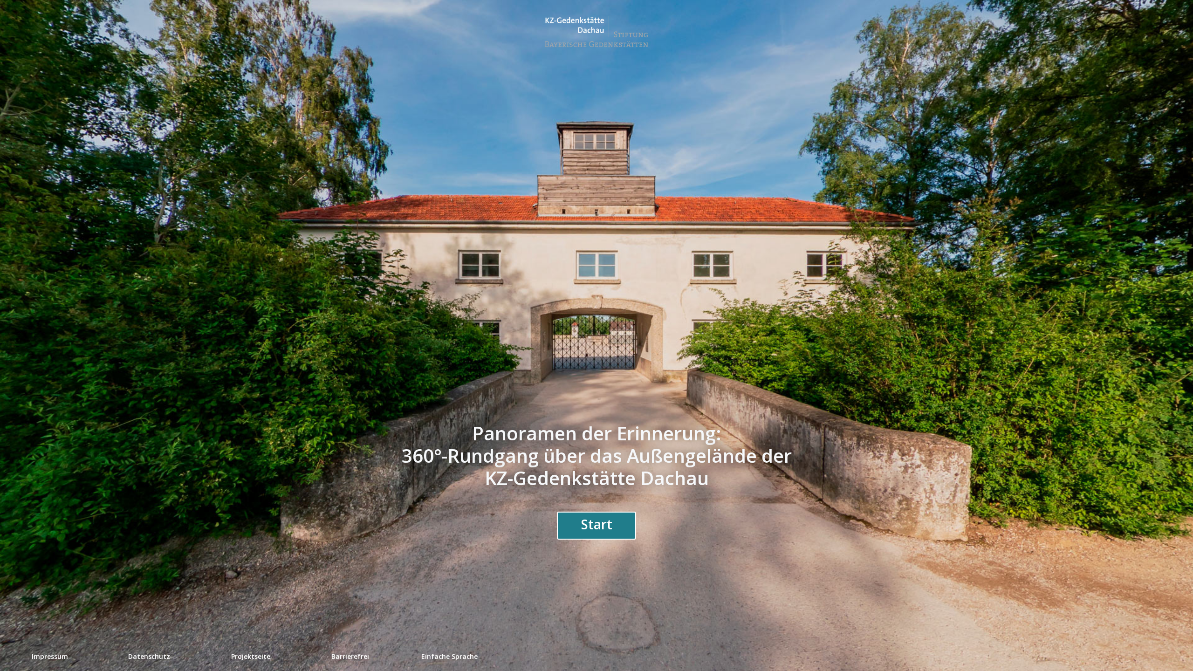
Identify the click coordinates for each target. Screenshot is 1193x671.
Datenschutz (149, 656)
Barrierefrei (350, 656)
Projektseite (250, 656)
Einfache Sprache (449, 656)
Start (596, 524)
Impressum (50, 656)
